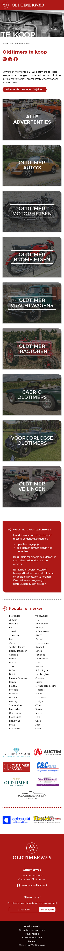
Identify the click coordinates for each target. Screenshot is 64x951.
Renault (39, 647)
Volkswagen (41, 615)
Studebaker (15, 705)
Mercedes (14, 615)
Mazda (13, 685)
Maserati (40, 689)
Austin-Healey (17, 647)
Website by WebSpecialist (32, 945)
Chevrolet (14, 635)
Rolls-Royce (41, 670)
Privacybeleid (32, 934)
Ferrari (38, 639)
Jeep (37, 724)
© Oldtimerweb (32, 926)
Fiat (11, 639)
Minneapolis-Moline (45, 685)
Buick (12, 674)
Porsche (13, 623)
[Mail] (5, 59)
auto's (6, 78)
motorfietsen (18, 78)
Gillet (38, 705)
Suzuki (38, 709)
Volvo (12, 643)
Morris (38, 713)
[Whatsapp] (10, 59)
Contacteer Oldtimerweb (32, 879)
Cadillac (13, 654)
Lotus (12, 724)
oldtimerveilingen (32, 486)
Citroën (13, 631)
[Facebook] (15, 59)
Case (38, 720)
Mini (37, 662)
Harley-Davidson (18, 650)
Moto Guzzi (15, 717)
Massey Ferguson (18, 678)
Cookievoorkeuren (32, 937)
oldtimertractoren (32, 348)
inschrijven (47, 909)
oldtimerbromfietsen (32, 257)
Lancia (38, 650)
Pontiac (13, 697)
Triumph (39, 627)
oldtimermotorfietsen (32, 211)
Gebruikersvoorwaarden (32, 930)
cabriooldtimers (32, 394)
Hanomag (14, 720)
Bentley (13, 701)
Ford (11, 627)
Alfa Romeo (41, 631)
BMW (38, 635)
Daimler (13, 693)
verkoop (41, 75)
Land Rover (41, 658)
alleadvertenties (32, 119)
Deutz (12, 662)
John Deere (41, 623)
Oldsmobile (15, 713)
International (42, 643)
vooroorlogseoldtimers (32, 440)
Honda (13, 658)
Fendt (38, 693)
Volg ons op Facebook (34, 885)
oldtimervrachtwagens (32, 302)
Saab (38, 728)
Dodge (39, 701)
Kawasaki (14, 728)
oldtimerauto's (32, 165)
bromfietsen (34, 78)
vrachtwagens (50, 78)
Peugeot (40, 654)
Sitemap (32, 941)
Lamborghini (42, 674)
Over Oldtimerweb (32, 875)
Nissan (38, 682)
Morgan (13, 689)
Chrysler (39, 678)
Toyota (39, 666)
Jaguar (13, 619)
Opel (11, 666)
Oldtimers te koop (22, 43)
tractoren (11, 82)
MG (37, 619)
